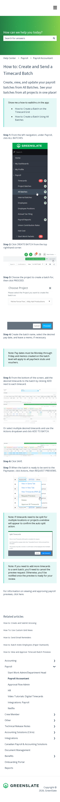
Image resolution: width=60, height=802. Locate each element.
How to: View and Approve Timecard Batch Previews (27, 652)
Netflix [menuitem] (11, 708)
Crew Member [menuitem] (12, 714)
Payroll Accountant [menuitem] (18, 678)
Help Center (9, 58)
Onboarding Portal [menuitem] (14, 762)
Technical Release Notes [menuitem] (17, 726)
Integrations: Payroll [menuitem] (18, 702)
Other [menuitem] (8, 720)
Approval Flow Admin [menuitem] (19, 684)
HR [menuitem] (9, 690)
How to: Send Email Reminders (17, 637)
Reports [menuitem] (9, 768)
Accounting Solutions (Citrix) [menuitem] (19, 732)
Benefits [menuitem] (9, 756)
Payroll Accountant (43, 58)
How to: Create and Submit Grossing (19, 623)
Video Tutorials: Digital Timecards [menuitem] (25, 696)
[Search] (54, 38)
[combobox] (27, 38)
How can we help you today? (22, 32)
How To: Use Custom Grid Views (18, 630)
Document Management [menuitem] (17, 750)
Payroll (24, 58)
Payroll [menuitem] (8, 666)
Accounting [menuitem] (10, 660)
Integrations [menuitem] (11, 738)
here (21, 594)
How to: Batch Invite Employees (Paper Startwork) (26, 644)
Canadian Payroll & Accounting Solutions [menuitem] (26, 744)
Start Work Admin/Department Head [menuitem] (27, 672)
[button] (54, 661)
